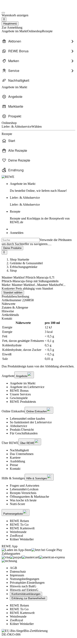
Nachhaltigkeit (19, 450)
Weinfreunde (18, 532)
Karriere (15, 457)
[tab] (38, 304)
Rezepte (40, 217)
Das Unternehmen (21, 454)
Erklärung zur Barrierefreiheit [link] (28, 598)
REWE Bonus (19, 390)
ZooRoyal (16, 535)
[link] (42, 187)
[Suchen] (50, 245)
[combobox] (21, 240)
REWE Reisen (19, 521)
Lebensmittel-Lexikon (24, 489)
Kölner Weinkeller (22, 539)
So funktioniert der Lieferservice (31, 422)
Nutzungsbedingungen (24, 579)
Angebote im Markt (22, 383)
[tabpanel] (38, 340)
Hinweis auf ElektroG (24, 590)
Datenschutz (18, 571)
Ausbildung (17, 461)
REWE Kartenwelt (22, 528)
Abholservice (18, 426)
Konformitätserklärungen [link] (25, 594)
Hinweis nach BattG (23, 586)
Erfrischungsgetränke (23, 267)
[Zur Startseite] (16, 8)
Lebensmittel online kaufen (27, 418)
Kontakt (15, 468)
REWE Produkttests (23, 401)
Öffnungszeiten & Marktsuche (29, 496)
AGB (13, 568)
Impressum (17, 575)
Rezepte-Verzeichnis (23, 493)
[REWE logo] (8, 176)
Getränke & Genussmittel (26, 263)
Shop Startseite (19, 259)
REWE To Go (19, 524)
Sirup (13, 270)
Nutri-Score (17, 504)
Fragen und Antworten (24, 485)
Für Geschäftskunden (24, 433)
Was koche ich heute (23, 500)
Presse (14, 465)
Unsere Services (20, 394)
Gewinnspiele (19, 398)
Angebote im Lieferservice (27, 387)
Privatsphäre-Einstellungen (27, 582)
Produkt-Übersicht (22, 429)
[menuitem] (38, 41)
